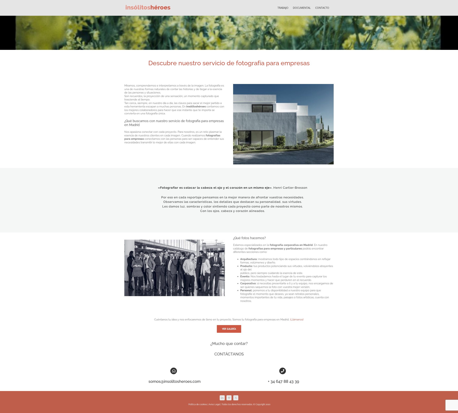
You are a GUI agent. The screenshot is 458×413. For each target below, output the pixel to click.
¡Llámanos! (297, 319)
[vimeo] (229, 397)
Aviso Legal (214, 404)
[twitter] (235, 397)
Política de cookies (197, 404)
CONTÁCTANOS (229, 354)
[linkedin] (222, 397)
